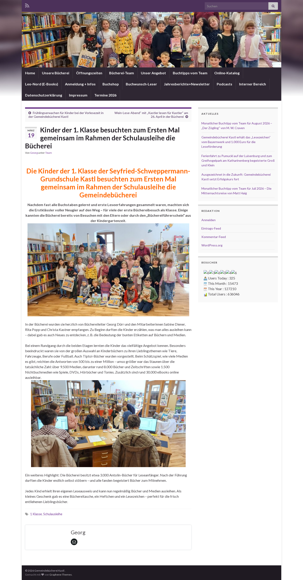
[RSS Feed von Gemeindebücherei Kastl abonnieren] (27, 5)
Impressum (78, 95)
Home (30, 73)
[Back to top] (293, 570)
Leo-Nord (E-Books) (41, 84)
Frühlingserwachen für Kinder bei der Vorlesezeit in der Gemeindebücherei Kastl (66, 114)
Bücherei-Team (121, 73)
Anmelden (208, 220)
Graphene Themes (60, 574)
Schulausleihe (52, 514)
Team (48, 152)
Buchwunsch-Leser (141, 84)
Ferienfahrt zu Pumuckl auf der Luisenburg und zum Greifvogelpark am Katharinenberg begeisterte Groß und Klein (238, 160)
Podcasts (224, 84)
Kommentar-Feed (213, 237)
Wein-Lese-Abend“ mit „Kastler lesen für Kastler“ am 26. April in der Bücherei (151, 114)
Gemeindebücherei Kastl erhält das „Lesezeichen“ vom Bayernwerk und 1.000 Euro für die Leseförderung (236, 141)
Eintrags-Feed (211, 228)
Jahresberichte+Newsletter (187, 84)
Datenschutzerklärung (43, 95)
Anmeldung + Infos (80, 84)
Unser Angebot (153, 73)
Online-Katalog (227, 73)
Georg (34, 152)
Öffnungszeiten (89, 73)
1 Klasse (36, 514)
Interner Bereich (252, 84)
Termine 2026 (105, 95)
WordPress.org (211, 245)
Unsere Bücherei (55, 73)
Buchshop (110, 84)
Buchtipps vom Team (190, 73)
